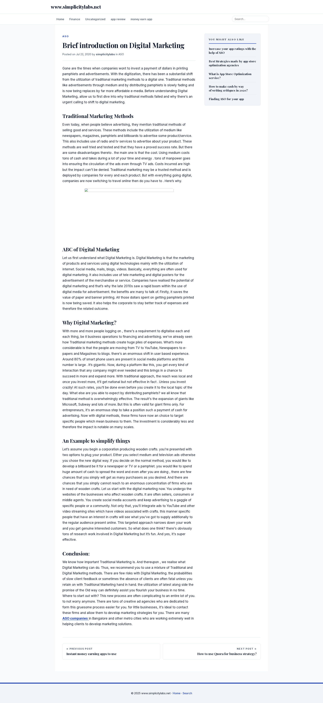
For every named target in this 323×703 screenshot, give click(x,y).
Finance (74, 19)
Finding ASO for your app (226, 99)
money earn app (141, 19)
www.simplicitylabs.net (76, 7)
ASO (121, 54)
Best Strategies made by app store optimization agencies (232, 63)
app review (118, 19)
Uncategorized (95, 19)
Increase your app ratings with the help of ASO (232, 51)
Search (187, 693)
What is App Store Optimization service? (230, 76)
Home (60, 19)
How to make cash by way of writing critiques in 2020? (228, 88)
